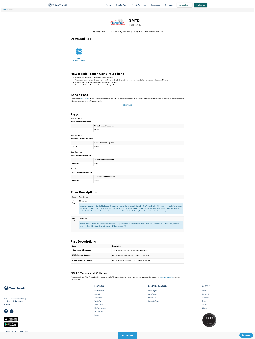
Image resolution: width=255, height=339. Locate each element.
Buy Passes (127, 336)
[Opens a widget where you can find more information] (246, 335)
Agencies (5, 10)
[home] (58, 5)
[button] (109, 5)
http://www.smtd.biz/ (166, 277)
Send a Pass (84, 99)
